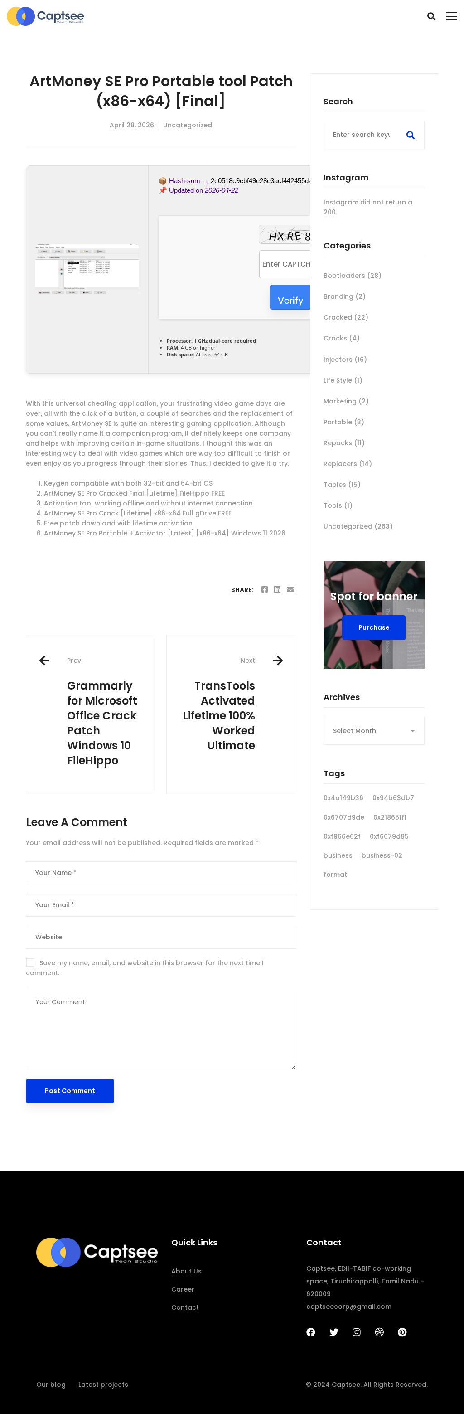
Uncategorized (187, 125)
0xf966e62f (342, 836)
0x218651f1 (389, 817)
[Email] (290, 589)
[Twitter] (334, 1332)
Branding (345, 296)
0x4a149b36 (343, 797)
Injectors (345, 359)
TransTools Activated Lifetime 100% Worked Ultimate (219, 704)
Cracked (346, 317)
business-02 (382, 855)
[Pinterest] (402, 1332)
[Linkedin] (277, 589)
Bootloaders (353, 275)
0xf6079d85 (389, 836)
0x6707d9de (344, 817)
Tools (338, 505)
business (338, 855)
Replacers (348, 463)
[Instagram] (357, 1332)
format (335, 874)
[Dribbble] (379, 1332)
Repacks (344, 442)
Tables (342, 484)
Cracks (342, 338)
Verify (291, 300)
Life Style (343, 380)
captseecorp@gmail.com (349, 1306)
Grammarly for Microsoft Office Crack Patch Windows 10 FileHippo (102, 712)
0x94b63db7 (393, 797)
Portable (344, 422)
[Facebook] (264, 589)
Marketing (346, 401)
